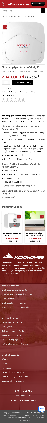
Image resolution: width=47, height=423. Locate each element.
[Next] (45, 227)
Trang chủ (5, 16)
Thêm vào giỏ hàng (22, 82)
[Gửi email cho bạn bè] (15, 100)
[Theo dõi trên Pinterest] (26, 391)
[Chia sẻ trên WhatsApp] (3, 100)
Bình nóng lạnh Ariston (28, 92)
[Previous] (1, 227)
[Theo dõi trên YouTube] (31, 391)
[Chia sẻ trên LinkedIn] (23, 100)
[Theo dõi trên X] (23, 391)
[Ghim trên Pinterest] (19, 100)
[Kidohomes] (18, 4)
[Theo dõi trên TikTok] (21, 391)
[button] (3, 4)
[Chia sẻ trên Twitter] (11, 100)
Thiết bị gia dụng (16, 16)
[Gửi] (43, 10)
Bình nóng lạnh (29, 16)
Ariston (13, 95)
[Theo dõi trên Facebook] (15, 391)
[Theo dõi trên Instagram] (18, 391)
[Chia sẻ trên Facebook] (7, 100)
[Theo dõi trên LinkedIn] (29, 391)
